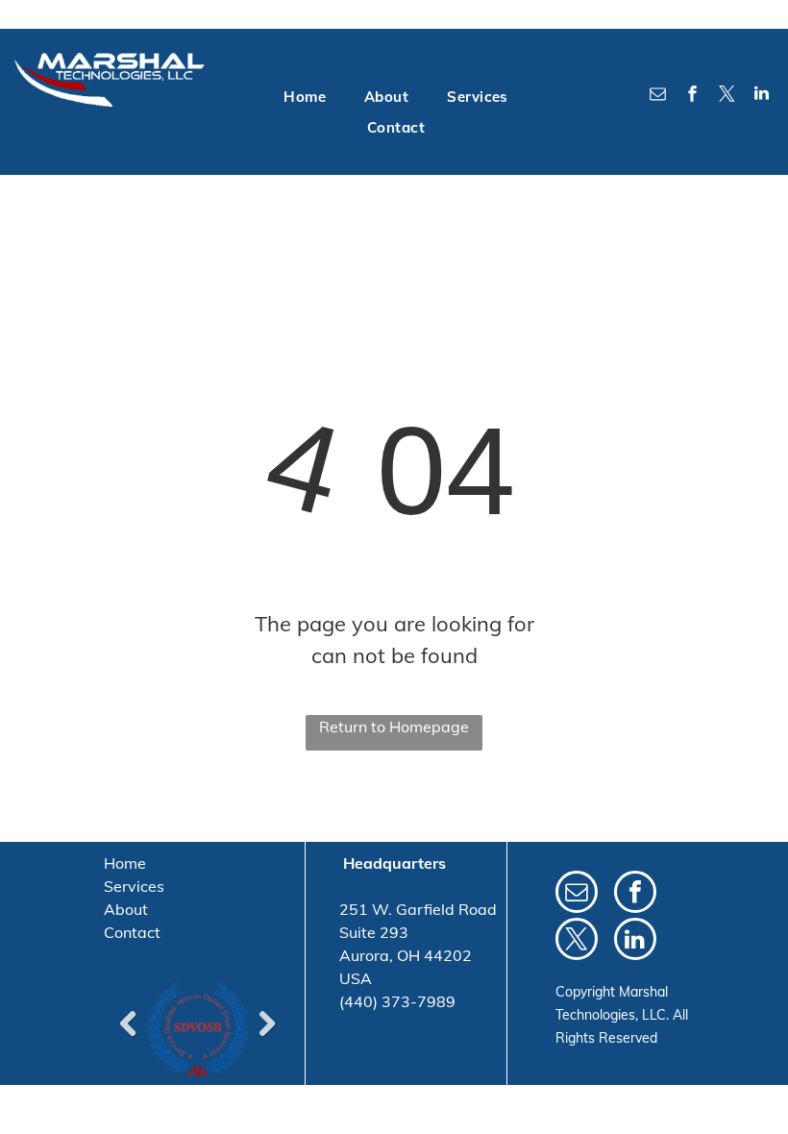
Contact (132, 932)
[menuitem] (304, 97)
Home (125, 863)
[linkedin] (762, 96)
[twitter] (727, 96)
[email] (658, 96)
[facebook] (692, 96)
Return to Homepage (394, 726)
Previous (127, 1023)
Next (267, 1023)
